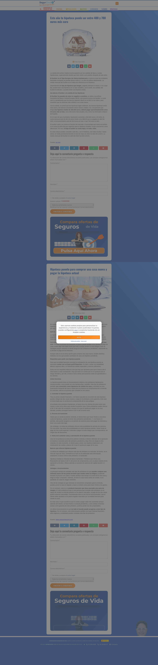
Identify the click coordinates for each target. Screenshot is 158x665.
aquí (76, 330)
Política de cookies (75, 341)
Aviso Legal (83, 341)
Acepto (79, 337)
